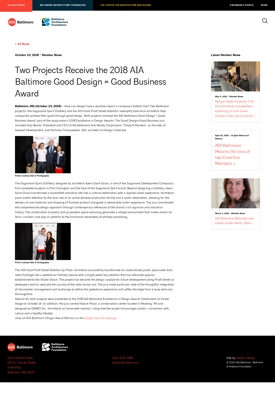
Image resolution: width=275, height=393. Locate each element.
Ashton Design (245, 358)
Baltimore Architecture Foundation (62, 5)
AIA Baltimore (16, 5)
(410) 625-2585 (122, 358)
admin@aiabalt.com (125, 363)
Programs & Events (241, 5)
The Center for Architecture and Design (125, 5)
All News (24, 44)
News (264, 5)
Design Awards (100, 318)
